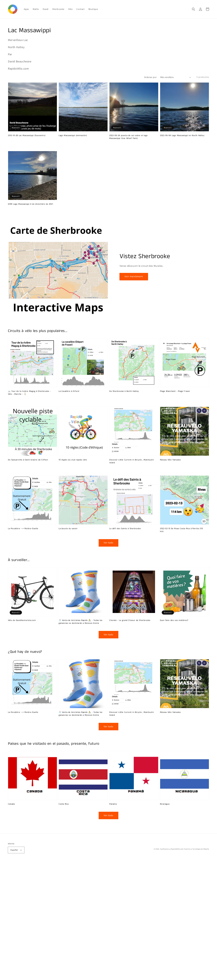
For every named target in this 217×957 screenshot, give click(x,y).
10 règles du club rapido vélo (73, 459)
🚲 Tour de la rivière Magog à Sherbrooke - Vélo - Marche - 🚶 (29, 393)
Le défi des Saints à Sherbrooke (125, 528)
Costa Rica (64, 804)
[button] (193, 9)
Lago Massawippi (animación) (73, 135)
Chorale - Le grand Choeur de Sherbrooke (129, 620)
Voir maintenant (134, 276)
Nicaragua (164, 804)
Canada (11, 804)
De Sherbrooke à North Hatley (124, 391)
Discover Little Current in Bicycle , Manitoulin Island (131, 461)
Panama (113, 804)
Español (14, 850)
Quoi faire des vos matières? (174, 620)
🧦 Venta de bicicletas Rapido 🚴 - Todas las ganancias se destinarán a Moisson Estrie (80, 622)
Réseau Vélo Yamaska (170, 459)
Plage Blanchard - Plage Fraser (175, 391)
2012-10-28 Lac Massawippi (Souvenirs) (26, 135)
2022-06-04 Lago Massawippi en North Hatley (182, 135)
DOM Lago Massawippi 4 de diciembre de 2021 (30, 204)
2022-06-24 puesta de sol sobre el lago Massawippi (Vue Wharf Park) (128, 137)
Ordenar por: (150, 77)
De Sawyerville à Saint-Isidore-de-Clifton (28, 459)
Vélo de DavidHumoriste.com (22, 620)
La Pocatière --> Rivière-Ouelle (23, 528)
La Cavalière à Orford (69, 391)
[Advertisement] (95, 909)
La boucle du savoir (68, 528)
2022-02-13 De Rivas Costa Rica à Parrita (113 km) (181, 530)
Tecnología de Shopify (200, 849)
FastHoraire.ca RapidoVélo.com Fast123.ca (176, 849)
